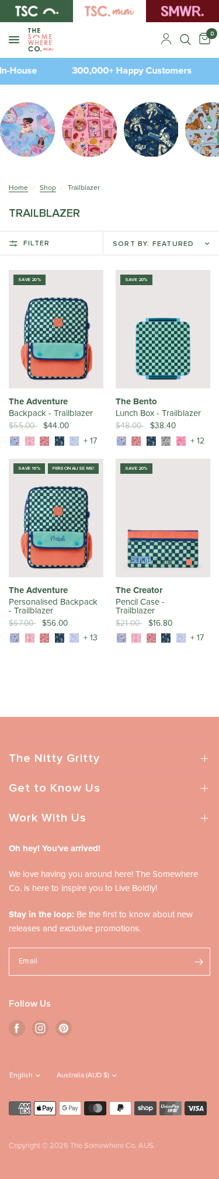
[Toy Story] (166, 441)
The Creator (139, 590)
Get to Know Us (54, 788)
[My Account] (166, 39)
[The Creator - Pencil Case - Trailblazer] (163, 518)
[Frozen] (74, 441)
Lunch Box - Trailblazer (158, 413)
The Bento (136, 401)
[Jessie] (44, 441)
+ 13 (91, 638)
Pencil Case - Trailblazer (140, 606)
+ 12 (197, 441)
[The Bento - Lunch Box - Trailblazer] (163, 329)
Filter (36, 243)
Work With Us (47, 818)
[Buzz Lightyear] (59, 441)
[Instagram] (40, 1028)
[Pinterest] (63, 1028)
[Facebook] (17, 1028)
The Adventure (38, 401)
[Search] (185, 39)
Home (18, 188)
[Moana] (14, 441)
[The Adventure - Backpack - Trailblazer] (56, 329)
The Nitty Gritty (54, 758)
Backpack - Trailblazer (51, 413)
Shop (48, 188)
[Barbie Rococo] (30, 441)
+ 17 (90, 441)
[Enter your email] (198, 962)
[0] (202, 39)
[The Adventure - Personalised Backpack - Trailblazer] (56, 518)
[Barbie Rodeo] (181, 441)
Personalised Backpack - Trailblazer (53, 606)
